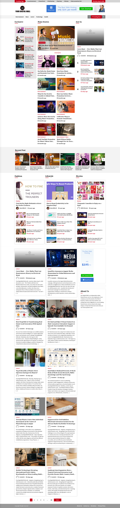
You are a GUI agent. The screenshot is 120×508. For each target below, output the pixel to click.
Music (27, 17)
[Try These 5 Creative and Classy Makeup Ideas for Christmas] (21, 231)
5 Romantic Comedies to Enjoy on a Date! (89, 204)
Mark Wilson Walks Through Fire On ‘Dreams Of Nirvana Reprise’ (29, 58)
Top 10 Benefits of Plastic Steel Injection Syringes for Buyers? (87, 88)
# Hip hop (66, 1)
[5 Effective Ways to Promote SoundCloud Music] (66, 107)
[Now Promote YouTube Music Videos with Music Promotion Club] (37, 159)
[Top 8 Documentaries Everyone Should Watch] (82, 215)
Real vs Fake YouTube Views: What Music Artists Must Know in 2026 (29, 49)
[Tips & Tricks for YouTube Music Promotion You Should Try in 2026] (20, 39)
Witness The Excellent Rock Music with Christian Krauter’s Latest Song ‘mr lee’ (30, 75)
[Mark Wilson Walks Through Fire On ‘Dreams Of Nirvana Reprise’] (20, 56)
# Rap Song (59, 1)
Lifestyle (49, 176)
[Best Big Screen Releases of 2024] (82, 223)
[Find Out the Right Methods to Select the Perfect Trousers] (29, 191)
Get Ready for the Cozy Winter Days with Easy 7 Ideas (34, 239)
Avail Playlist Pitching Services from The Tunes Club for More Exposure (55, 44)
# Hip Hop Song (50, 1)
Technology (39, 17)
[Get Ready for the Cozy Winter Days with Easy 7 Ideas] (21, 240)
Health (46, 17)
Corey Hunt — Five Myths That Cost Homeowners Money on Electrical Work (89, 51)
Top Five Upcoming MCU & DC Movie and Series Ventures (95, 239)
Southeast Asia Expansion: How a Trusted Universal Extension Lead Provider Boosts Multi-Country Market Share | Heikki (61, 472)
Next (103, 159)
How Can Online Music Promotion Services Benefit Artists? (65, 95)
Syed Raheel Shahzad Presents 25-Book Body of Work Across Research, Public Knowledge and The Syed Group (62, 373)
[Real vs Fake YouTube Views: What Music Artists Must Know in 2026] (20, 48)
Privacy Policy (101, 506)
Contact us (86, 506)
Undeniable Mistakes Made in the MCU (95, 231)
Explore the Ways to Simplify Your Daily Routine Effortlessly (64, 214)
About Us (79, 506)
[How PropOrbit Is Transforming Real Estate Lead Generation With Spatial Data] (99, 72)
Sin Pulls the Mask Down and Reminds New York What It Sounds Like (29, 31)
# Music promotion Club (76, 1)
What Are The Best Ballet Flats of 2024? (34, 222)
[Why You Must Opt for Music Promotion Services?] (52, 159)
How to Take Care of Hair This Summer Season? (64, 222)
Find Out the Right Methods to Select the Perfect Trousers (28, 204)
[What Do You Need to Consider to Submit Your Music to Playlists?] (47, 84)
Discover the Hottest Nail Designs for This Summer (33, 214)
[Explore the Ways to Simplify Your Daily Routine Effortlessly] (51, 215)
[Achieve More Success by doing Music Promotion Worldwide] (47, 107)
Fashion (18, 176)
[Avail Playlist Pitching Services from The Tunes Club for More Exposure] (56, 38)
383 (51, 500)
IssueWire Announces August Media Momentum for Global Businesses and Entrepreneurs (86, 62)
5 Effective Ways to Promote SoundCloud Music (64, 118)
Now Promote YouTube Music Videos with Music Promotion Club (36, 168)
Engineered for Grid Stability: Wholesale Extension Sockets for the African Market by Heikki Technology (61, 421)
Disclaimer (93, 506)
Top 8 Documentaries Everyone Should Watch (95, 214)
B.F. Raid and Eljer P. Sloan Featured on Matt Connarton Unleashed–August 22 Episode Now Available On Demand (87, 79)
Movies (79, 176)
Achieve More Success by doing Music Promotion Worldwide (46, 118)
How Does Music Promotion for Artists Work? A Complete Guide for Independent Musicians (65, 72)
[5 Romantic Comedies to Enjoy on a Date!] (90, 191)
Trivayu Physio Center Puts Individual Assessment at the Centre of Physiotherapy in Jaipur (29, 421)
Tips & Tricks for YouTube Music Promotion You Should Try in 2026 (29, 40)
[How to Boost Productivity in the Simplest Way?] (60, 191)
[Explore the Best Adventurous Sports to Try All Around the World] (51, 240)
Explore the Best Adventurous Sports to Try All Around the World (64, 239)
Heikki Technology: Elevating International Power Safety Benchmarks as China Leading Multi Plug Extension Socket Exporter (29, 472)
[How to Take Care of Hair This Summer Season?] (51, 223)
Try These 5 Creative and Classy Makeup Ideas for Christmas (35, 231)
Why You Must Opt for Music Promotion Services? (52, 167)
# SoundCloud (42, 1)
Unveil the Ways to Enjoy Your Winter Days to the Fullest (64, 231)
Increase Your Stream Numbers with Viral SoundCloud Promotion (21, 168)
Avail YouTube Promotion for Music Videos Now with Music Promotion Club (46, 140)
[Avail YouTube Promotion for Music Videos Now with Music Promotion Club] (47, 129)
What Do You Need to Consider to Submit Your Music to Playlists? (46, 95)
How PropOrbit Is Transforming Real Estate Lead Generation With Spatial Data (86, 71)
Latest (32, 17)
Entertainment (20, 17)
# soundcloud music (31, 1)
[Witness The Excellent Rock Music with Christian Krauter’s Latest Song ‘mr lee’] (20, 74)
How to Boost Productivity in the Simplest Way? (58, 204)
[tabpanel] (56, 38)
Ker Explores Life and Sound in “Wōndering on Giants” (29, 67)
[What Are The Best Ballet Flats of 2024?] (21, 223)
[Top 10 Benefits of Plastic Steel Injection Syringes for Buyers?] (99, 89)
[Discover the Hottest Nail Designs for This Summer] (21, 215)
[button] (89, 16)
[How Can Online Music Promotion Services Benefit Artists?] (66, 84)
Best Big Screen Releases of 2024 (94, 222)
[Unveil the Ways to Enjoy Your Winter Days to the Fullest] (51, 231)
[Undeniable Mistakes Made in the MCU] (82, 231)
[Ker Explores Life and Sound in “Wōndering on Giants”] (20, 65)
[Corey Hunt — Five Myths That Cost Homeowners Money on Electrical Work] (90, 36)
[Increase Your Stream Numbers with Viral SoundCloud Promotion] (22, 159)
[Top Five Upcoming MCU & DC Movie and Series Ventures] (82, 240)
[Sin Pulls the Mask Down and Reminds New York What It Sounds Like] (20, 30)
